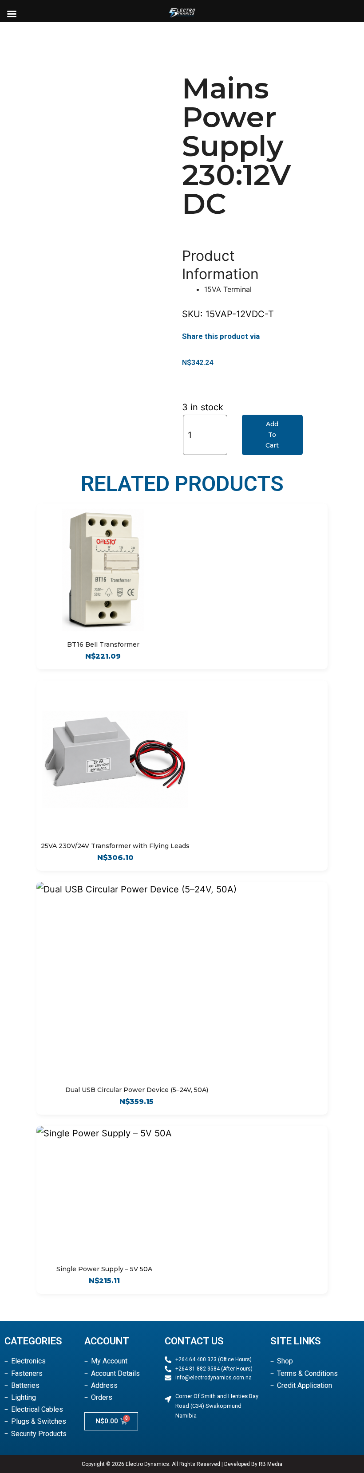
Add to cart (272, 434)
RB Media (270, 1464)
